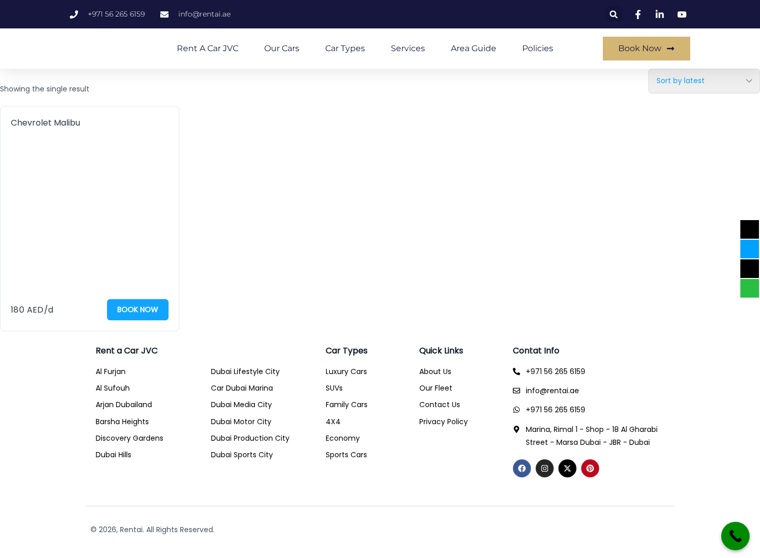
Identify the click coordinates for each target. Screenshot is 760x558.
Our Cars (281, 48)
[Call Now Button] (735, 536)
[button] (614, 14)
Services (408, 48)
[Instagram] (545, 468)
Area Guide (473, 48)
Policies (537, 48)
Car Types (345, 48)
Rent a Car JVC (207, 48)
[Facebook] (522, 468)
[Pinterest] (590, 468)
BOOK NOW (137, 309)
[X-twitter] (567, 468)
